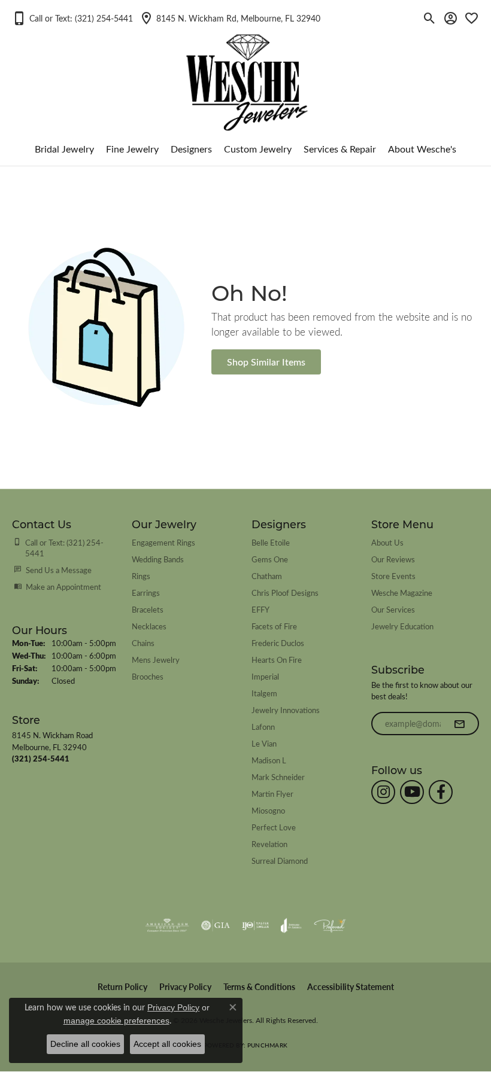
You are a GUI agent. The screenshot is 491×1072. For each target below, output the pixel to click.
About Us (387, 542)
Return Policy (122, 986)
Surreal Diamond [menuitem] (279, 860)
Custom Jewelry (258, 148)
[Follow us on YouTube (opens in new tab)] (412, 792)
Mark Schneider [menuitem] (278, 777)
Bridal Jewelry (64, 148)
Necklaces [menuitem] (149, 626)
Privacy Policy (185, 986)
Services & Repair (340, 148)
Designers (191, 148)
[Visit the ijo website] (255, 925)
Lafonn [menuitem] (263, 726)
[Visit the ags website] (167, 925)
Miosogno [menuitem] (268, 810)
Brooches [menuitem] (147, 676)
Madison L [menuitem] (268, 760)
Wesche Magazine (401, 592)
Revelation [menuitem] (269, 844)
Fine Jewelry (132, 148)
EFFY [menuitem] (260, 609)
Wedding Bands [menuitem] (158, 559)
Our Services (393, 609)
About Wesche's (422, 148)
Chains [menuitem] (143, 643)
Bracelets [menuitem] (147, 609)
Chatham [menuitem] (266, 576)
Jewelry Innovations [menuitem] (285, 710)
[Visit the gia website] (215, 925)
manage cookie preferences (116, 1020)
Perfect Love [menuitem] (273, 827)
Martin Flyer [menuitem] (272, 793)
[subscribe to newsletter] (459, 724)
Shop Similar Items (266, 361)
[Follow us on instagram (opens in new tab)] (383, 792)
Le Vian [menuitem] (264, 743)
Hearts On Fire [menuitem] (276, 659)
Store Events (393, 576)
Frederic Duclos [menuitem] (277, 643)
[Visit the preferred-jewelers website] (330, 925)
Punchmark (267, 1045)
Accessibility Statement (350, 986)
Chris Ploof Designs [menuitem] (285, 592)
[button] (72, 18)
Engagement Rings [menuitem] (163, 542)
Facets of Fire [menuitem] (274, 626)
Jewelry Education (402, 626)
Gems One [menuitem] (269, 559)
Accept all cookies (167, 1044)
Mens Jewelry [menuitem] (156, 659)
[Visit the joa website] (291, 925)
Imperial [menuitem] (265, 676)
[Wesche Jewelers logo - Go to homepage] (245, 73)
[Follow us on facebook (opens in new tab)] (441, 792)
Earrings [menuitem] (146, 592)
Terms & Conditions (259, 986)
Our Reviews (393, 559)
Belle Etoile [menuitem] (270, 542)
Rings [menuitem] (141, 576)
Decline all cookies (85, 1044)
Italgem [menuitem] (264, 693)
